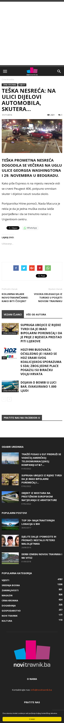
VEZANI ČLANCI (13, 314)
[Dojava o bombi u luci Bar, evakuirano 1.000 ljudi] (10, 386)
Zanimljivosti (10, 590)
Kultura (7, 620)
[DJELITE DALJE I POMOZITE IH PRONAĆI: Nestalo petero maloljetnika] (10, 541)
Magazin (7, 595)
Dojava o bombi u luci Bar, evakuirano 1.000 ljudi (38, 387)
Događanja (9, 605)
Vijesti (22, 85)
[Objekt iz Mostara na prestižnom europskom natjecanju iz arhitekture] (10, 497)
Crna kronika (8, 79)
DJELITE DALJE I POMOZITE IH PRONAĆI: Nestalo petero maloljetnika (39, 540)
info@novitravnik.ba (41, 689)
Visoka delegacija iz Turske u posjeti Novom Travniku (48, 297)
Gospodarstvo (11, 610)
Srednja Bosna (11, 585)
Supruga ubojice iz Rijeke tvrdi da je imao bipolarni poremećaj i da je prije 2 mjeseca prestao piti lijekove (41, 333)
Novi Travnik (9, 615)
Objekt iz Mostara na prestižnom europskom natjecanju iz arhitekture (39, 496)
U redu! (32, 719)
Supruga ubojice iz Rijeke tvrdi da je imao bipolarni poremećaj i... (42, 479)
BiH (4, 358)
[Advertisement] (32, 33)
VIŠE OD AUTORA (36, 314)
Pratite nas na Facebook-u (22, 417)
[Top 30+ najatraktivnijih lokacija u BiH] (10, 524)
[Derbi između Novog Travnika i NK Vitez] (10, 558)
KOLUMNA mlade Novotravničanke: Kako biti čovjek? (15, 297)
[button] (59, 71)
